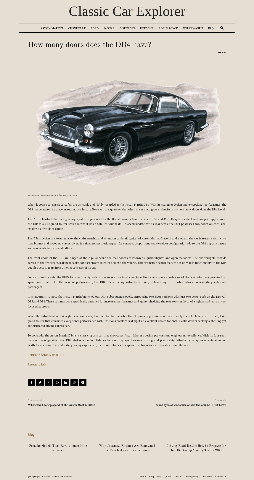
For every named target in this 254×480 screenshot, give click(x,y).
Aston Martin (51, 28)
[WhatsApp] (57, 382)
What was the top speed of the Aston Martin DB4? (61, 405)
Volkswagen (193, 28)
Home (143, 476)
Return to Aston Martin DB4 (46, 355)
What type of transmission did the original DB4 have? (190, 405)
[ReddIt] (74, 382)
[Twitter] (40, 382)
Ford (95, 28)
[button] (221, 28)
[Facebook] (31, 382)
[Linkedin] (65, 382)
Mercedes (127, 28)
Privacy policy (191, 476)
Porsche (146, 28)
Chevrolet (77, 28)
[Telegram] (82, 382)
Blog (151, 476)
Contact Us (220, 476)
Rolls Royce (168, 28)
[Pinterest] (48, 382)
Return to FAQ (37, 364)
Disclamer (207, 476)
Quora (168, 476)
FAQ (211, 28)
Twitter (177, 476)
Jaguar (109, 28)
